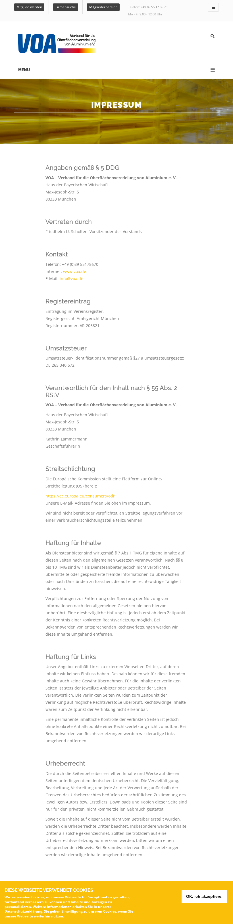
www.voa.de (74, 271)
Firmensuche (65, 7)
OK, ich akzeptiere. (204, 896)
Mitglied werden (29, 7)
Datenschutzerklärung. (24, 911)
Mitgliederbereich (103, 7)
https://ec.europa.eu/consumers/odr (80, 496)
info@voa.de (71, 278)
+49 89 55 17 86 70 (154, 7)
